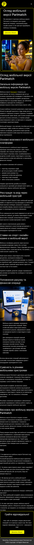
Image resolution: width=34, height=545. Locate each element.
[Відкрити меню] (31, 4)
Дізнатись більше (10, 33)
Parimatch (14, 92)
